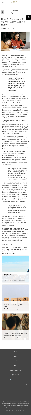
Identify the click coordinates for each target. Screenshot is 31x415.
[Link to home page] (15, 2)
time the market (17, 95)
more (24, 62)
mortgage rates (11, 61)
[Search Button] (28, 12)
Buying (16, 107)
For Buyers (12, 15)
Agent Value (4, 15)
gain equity (8, 191)
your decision (12, 71)
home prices (21, 61)
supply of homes (11, 62)
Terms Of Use (9, 384)
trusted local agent (16, 233)
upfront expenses (16, 187)
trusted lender (17, 133)
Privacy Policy (20, 384)
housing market (10, 69)
